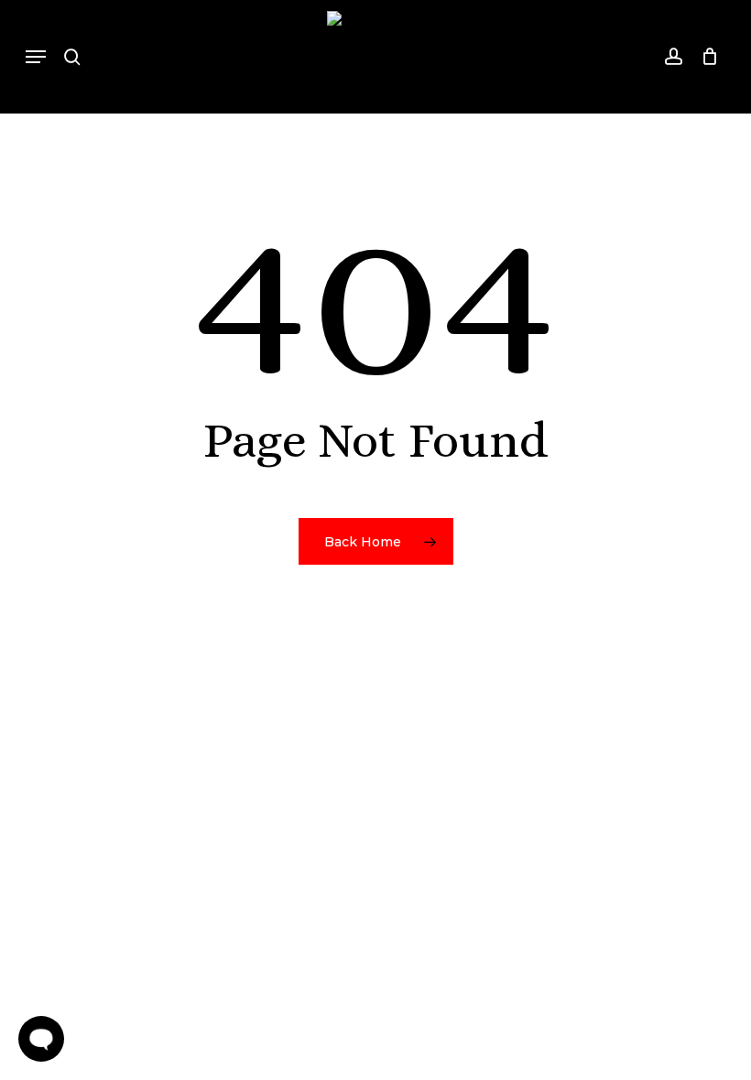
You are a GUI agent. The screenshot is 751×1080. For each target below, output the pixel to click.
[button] (36, 57)
